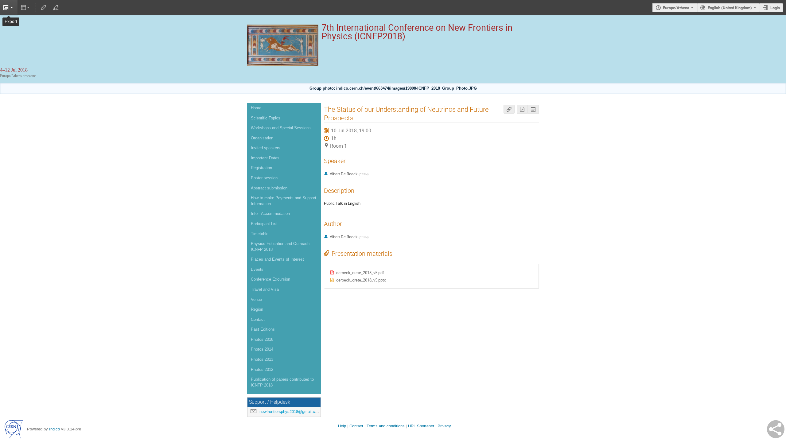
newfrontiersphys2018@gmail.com (290, 411)
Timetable (259, 233)
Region (257, 309)
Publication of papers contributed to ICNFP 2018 (282, 382)
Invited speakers (265, 148)
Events (257, 269)
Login (775, 7)
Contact (258, 319)
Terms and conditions (386, 426)
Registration (261, 167)
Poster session (264, 178)
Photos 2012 (262, 369)
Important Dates (265, 158)
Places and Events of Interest (277, 259)
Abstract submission (269, 188)
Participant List (264, 223)
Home (256, 108)
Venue (256, 299)
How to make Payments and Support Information (283, 201)
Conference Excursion (270, 279)
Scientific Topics (265, 118)
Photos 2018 (262, 339)
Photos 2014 (262, 349)
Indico (54, 429)
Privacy (444, 426)
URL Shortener (421, 426)
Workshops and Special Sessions (281, 128)
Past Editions (263, 329)
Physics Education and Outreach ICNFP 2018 (280, 246)
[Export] (9, 7)
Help (342, 426)
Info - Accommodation (270, 213)
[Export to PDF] (522, 109)
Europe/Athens (676, 7)
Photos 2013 (262, 359)
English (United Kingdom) (730, 7)
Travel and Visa (265, 289)
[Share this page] (775, 429)
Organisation (262, 138)
